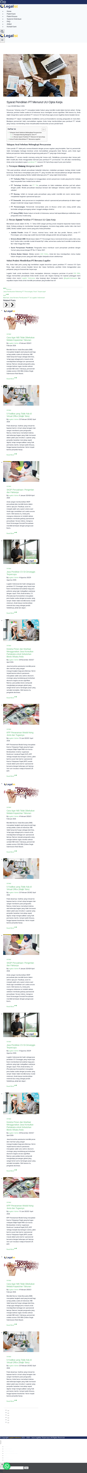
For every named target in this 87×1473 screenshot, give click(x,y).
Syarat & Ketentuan (14, 19)
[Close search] (2, 1464)
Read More (12, 379)
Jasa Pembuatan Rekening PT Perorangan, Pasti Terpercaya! (24, 290)
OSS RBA (76, 273)
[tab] (8, 1410)
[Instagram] (4, 3)
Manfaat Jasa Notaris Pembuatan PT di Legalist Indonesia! (24, 297)
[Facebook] (1, 3)
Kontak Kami (11, 27)
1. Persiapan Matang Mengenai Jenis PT (24, 134)
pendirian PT (32, 162)
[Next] (12, 305)
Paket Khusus (12, 16)
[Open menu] (2, 40)
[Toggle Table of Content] (42, 129)
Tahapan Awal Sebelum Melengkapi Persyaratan (25, 132)
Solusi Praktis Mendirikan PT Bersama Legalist (24, 139)
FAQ (8, 21)
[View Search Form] (2, 31)
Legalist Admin (13, 343)
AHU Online (44, 254)
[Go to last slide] (6, 305)
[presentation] (21, 319)
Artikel (9, 24)
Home (9, 11)
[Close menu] (0, 1442)
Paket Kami (11, 14)
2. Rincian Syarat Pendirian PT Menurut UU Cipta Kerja (28, 137)
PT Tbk (35, 185)
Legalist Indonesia (28, 278)
